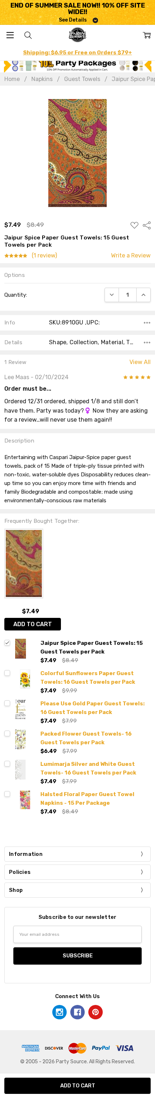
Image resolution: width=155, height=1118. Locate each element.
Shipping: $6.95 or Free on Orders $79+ (77, 52)
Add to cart (32, 624)
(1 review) (44, 255)
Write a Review (131, 255)
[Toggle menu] (10, 35)
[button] (77, 65)
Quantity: (15, 295)
